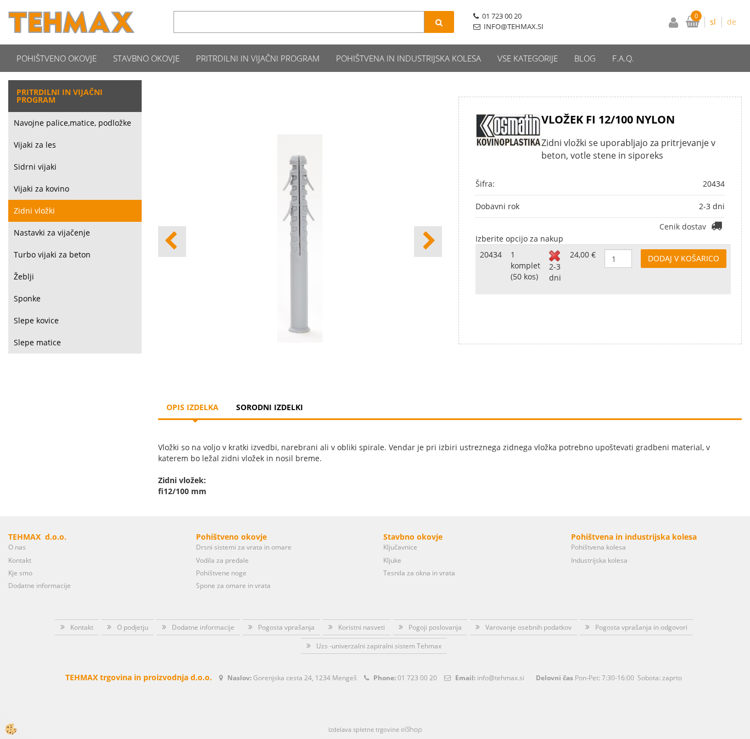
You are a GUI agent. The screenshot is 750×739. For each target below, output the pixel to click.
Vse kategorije (527, 58)
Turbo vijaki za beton (52, 254)
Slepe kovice (36, 320)
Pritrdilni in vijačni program (258, 58)
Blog (585, 58)
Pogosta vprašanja (286, 627)
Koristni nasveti (361, 627)
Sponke (27, 298)
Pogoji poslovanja (435, 627)
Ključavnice (400, 547)
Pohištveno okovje (56, 58)
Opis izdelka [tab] (192, 407)
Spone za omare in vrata (233, 585)
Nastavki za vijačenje (52, 232)
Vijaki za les (35, 144)
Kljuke (392, 560)
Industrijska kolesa (599, 560)
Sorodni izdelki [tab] (269, 407)
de (731, 21)
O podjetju (132, 627)
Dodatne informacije (39, 585)
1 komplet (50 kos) (525, 265)
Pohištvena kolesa (598, 547)
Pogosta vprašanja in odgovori (641, 627)
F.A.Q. (623, 58)
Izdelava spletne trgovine (363, 729)
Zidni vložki (34, 210)
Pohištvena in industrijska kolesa (408, 58)
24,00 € (583, 254)
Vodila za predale (222, 560)
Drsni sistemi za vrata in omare (244, 547)
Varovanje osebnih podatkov (528, 627)
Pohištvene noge (221, 573)
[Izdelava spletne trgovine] (411, 729)
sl (713, 21)
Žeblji (24, 276)
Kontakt (19, 560)
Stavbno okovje (146, 58)
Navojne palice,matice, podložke (72, 122)
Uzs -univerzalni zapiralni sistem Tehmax (378, 646)
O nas (17, 547)
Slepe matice (37, 342)
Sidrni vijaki (35, 166)
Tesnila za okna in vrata (419, 573)
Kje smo (20, 573)
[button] (428, 241)
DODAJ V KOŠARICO (683, 258)
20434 (491, 254)
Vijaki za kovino (41, 188)
